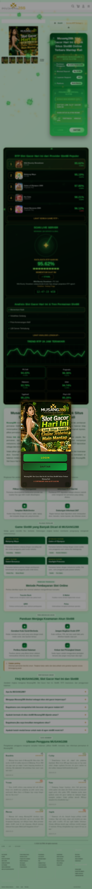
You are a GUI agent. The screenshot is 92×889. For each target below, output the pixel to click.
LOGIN (45, 457)
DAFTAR (45, 466)
